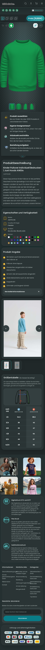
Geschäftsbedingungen (8, 571)
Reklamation (6, 582)
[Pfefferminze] (12, 243)
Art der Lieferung (21, 586)
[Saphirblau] (18, 240)
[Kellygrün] (35, 237)
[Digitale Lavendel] (18, 243)
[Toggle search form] (25, 3)
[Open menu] (41, 3)
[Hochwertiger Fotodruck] (9, 10)
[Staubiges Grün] (15, 243)
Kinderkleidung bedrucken (35, 587)
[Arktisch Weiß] (9, 237)
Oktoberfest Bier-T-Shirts (36, 572)
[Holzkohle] (18, 237)
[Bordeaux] (15, 237)
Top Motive (33, 597)
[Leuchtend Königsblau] (20, 243)
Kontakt (4, 585)
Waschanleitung (21, 577)
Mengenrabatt (20, 589)
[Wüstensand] (35, 240)
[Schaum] (29, 243)
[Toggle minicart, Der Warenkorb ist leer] (36, 3)
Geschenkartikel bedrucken (35, 593)
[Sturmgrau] (23, 240)
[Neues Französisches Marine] (23, 237)
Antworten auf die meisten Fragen (21, 572)
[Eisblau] (23, 243)
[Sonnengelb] (26, 240)
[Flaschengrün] (12, 237)
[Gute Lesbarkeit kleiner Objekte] (13, 10)
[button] (37, 10)
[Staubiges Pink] (38, 240)
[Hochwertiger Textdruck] (3, 10)
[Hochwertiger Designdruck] (6, 10)
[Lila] (12, 240)
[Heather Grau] (26, 237)
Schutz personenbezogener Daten (8, 576)
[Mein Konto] (31, 3)
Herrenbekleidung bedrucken (35, 582)
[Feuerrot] (20, 237)
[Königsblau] (15, 240)
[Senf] (9, 243)
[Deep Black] (32, 240)
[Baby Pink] (29, 240)
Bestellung (19, 580)
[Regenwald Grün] (26, 243)
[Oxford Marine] (9, 240)
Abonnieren (22, 618)
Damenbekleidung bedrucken (36, 577)
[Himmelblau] (20, 240)
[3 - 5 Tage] (16, 10)
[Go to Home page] (8, 4)
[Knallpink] (29, 237)
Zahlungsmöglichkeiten (22, 583)
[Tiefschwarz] (32, 237)
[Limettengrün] (38, 237)
